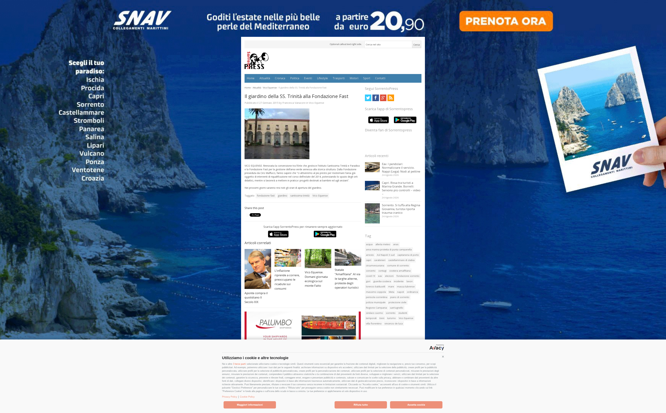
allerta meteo (382, 244)
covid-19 (370, 275)
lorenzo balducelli (375, 286)
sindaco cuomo (374, 312)
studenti (402, 312)
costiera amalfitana (400, 270)
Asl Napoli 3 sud (386, 254)
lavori (410, 281)
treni (381, 318)
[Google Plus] (383, 98)
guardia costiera (382, 281)
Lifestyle (322, 78)
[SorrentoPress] (256, 60)
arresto (370, 254)
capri (368, 260)
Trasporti (339, 78)
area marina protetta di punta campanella (389, 249)
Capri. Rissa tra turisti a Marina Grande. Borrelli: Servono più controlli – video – (401, 188)
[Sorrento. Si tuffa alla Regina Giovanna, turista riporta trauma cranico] (372, 222)
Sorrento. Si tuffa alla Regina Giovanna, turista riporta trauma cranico (401, 209)
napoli (400, 291)
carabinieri (379, 260)
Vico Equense (270, 87)
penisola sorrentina (376, 297)
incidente (399, 281)
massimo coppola (376, 291)
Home (250, 78)
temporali (371, 318)
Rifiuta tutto (361, 404)
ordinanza (412, 291)
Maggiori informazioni (250, 404)
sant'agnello (396, 307)
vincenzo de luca (394, 323)
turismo (391, 318)
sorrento (390, 312)
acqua (369, 244)
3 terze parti (239, 364)
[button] (443, 357)
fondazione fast (266, 195)
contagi (382, 270)
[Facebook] (375, 98)
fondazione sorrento (407, 275)
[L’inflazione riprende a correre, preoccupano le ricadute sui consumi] (288, 258)
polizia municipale (376, 302)
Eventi (308, 78)
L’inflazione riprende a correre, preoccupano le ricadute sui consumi (287, 279)
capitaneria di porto (408, 254)
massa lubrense (406, 286)
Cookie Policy (247, 396)
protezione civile (397, 302)
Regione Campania (376, 307)
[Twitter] (368, 98)
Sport (366, 78)
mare (391, 286)
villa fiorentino (374, 323)
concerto (370, 270)
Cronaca (280, 78)
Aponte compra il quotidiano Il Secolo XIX (256, 297)
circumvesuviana (375, 265)
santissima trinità (299, 195)
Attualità (264, 78)
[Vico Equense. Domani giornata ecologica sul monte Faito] (318, 258)
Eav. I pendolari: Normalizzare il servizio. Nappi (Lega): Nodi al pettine (401, 167)
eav (380, 275)
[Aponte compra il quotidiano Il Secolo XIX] (258, 269)
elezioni (389, 275)
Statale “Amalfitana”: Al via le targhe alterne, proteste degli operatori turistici (347, 278)
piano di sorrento (399, 297)
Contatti (380, 78)
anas (396, 244)
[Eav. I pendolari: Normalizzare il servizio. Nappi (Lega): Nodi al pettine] (372, 171)
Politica (294, 78)
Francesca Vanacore (294, 102)
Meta (391, 291)
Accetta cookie (416, 404)
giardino (282, 195)
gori (368, 281)
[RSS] (390, 98)
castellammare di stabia (401, 260)
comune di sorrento (398, 265)
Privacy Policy (229, 396)
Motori (354, 78)
